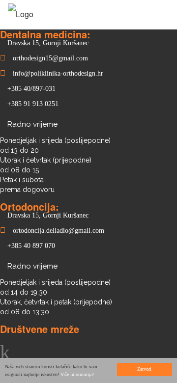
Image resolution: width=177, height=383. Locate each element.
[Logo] (20, 13)
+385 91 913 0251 (33, 104)
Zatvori (144, 369)
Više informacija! (77, 374)
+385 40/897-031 (31, 88)
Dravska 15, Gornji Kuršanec (47, 43)
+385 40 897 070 (31, 245)
